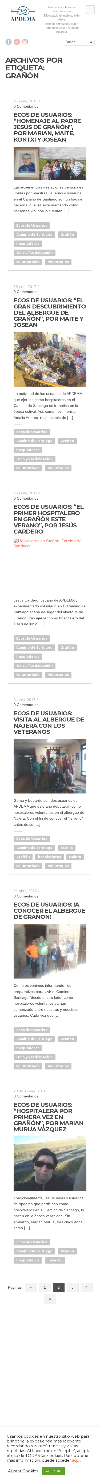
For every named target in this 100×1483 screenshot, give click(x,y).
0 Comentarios (26, 106)
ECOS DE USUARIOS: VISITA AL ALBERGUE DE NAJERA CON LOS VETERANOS (49, 722)
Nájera (75, 857)
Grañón (67, 235)
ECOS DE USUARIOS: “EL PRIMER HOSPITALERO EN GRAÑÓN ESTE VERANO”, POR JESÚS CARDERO (48, 519)
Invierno (55, 1260)
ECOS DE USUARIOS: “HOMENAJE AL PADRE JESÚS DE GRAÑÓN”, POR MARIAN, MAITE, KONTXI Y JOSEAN (47, 127)
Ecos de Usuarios (31, 225)
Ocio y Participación (34, 253)
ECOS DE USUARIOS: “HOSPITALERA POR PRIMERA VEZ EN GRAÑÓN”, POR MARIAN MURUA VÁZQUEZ (48, 1117)
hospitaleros (27, 244)
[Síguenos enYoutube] (17, 42)
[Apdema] (23, 13)
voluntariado (28, 262)
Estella (67, 848)
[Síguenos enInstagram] (25, 42)
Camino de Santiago (34, 235)
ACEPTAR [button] (53, 1471)
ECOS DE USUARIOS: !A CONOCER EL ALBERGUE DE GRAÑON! (49, 910)
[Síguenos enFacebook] (8, 42)
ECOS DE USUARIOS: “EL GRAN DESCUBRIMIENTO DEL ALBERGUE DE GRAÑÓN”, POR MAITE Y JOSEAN (50, 312)
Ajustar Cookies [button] (23, 1471)
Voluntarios (58, 262)
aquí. (76, 1460)
